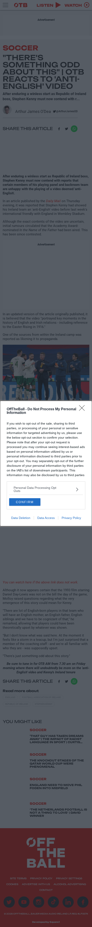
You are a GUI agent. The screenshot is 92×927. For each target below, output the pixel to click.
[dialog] (46, 463)
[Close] (83, 409)
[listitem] (46, 489)
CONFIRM (25, 502)
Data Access (46, 518)
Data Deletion (20, 518)
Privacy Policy (71, 518)
